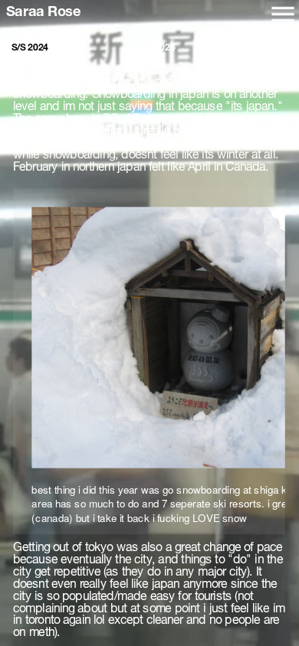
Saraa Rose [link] (43, 11)
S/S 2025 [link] (269, 47)
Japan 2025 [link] (151, 47)
